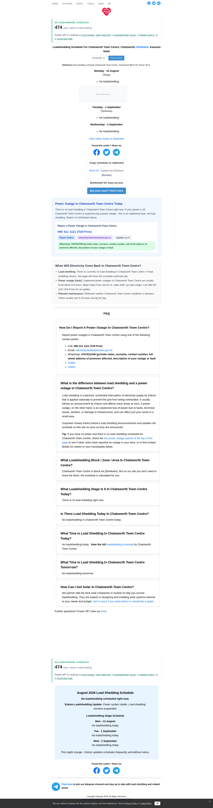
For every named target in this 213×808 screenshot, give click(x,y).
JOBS (101, 3)
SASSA (79, 3)
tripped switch (146, 35)
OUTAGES (67, 3)
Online (71, 367)
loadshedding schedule (120, 544)
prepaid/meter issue (125, 35)
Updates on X (123, 237)
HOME (55, 3)
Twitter (71, 362)
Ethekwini (142, 47)
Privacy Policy (131, 803)
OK (157, 803)
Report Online (66, 237)
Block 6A (94, 170)
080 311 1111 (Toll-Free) (75, 231)
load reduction (103, 35)
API (109, 3)
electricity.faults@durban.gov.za (95, 237)
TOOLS (90, 3)
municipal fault (64, 38)
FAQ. (104, 611)
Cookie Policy (146, 803)
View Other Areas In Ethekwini (106, 138)
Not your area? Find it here (106, 190)
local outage (87, 35)
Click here (67, 784)
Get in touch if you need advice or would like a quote (123, 601)
